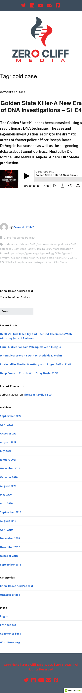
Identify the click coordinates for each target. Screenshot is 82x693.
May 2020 (6, 494)
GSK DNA (6, 262)
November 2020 (10, 468)
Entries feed (8, 625)
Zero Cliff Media (57, 262)
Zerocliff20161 (24, 227)
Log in (4, 616)
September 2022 (10, 416)
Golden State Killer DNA (52, 257)
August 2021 (8, 442)
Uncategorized (10, 594)
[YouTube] (40, 5)
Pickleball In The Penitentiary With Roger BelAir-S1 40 (35, 364)
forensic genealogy (12, 253)
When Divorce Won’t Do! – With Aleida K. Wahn (31, 355)
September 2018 (10, 564)
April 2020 (6, 503)
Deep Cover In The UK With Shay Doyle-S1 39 (29, 373)
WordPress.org (10, 642)
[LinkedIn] (32, 5)
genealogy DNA (51, 253)
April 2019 (6, 529)
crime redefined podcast (53, 244)
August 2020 (8, 486)
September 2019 (10, 512)
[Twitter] (23, 5)
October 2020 (9, 477)
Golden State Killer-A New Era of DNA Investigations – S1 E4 (41, 106)
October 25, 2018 (12, 92)
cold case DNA (27, 244)
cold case (9, 244)
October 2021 (9, 433)
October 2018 (9, 556)
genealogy (32, 253)
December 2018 (10, 538)
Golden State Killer (23, 257)
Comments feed (10, 633)
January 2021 (8, 459)
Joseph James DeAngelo (30, 262)
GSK (73, 257)
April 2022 (6, 424)
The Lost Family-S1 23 (37, 394)
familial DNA (44, 248)
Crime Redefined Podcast (19, 237)
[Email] (49, 5)
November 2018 (10, 547)
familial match (62, 248)
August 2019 (8, 521)
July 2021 (5, 451)
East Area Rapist (24, 248)
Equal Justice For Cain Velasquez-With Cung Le (31, 347)
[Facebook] (58, 5)
